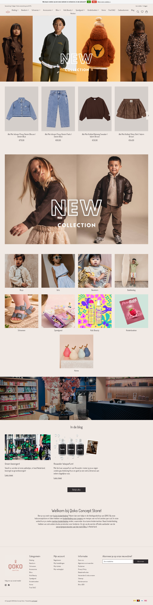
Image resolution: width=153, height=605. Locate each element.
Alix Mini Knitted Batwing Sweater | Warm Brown (95, 135)
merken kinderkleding (60, 521)
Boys (21, 290)
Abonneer (140, 561)
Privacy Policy (82, 569)
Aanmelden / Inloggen (142, 6)
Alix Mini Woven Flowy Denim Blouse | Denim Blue (21, 135)
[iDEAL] (134, 601)
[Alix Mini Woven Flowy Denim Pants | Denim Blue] (58, 109)
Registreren (57, 560)
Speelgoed (58, 330)
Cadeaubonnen (123, 10)
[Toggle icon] (138, 12)
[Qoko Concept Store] (8, 12)
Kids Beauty (94, 330)
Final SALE (111, 10)
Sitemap (80, 578)
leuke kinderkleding (60, 515)
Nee (94, 2)
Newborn (94, 290)
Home (104, 10)
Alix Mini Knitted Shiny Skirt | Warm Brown (131, 135)
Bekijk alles (76, 489)
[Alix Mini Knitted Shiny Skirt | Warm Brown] (131, 109)
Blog (132, 10)
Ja (89, 2)
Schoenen (21, 330)
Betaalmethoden (83, 572)
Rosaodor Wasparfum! (63, 463)
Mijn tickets (57, 566)
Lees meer (9, 475)
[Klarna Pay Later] (145, 601)
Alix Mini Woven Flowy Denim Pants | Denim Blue (58, 135)
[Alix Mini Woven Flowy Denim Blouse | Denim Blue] (21, 109)
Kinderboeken (131, 330)
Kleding (31, 560)
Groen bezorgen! (12, 463)
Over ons (81, 560)
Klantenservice (82, 581)
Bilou (31, 572)
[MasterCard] (138, 601)
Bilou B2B (81, 584)
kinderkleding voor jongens (73, 518)
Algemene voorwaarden (85, 563)
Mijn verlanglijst (58, 569)
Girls (58, 290)
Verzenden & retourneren (86, 575)
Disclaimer (81, 566)
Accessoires (33, 569)
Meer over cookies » (104, 2)
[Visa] (142, 601)
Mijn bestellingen (59, 563)
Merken (73, 13)
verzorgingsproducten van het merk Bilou (71, 526)
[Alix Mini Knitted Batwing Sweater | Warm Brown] (95, 109)
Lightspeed (34, 601)
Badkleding (131, 290)
